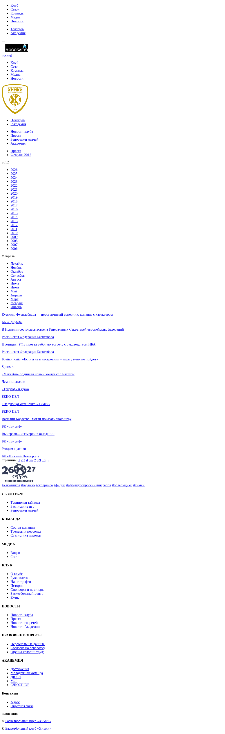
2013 (14, 221)
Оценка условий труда (27, 652)
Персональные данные (28, 644)
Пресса (16, 135)
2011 (14, 229)
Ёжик (15, 597)
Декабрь (17, 263)
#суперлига (44, 485)
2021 (14, 189)
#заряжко (28, 485)
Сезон (15, 9)
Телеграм (17, 29)
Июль (15, 283)
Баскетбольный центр (27, 593)
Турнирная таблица (25, 502)
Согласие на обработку (28, 648)
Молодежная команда (27, 673)
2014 (14, 217)
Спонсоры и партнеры (27, 589)
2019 (14, 197)
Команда (17, 13)
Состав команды (23, 527)
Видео (15, 553)
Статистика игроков (26, 535)
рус (4, 55)
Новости (17, 21)
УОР (14, 681)
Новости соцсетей (24, 623)
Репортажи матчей (24, 139)
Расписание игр (22, 506)
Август (16, 279)
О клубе (17, 574)
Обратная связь (22, 706)
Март (14, 299)
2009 (14, 237)
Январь (16, 307)
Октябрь (17, 271)
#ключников (11, 485)
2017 (14, 205)
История (17, 585)
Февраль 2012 (21, 155)
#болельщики (122, 485)
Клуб (14, 5)
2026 (14, 170)
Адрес (15, 702)
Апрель (16, 295)
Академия (18, 33)
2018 (14, 201)
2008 (14, 241)
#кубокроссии (85, 485)
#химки (139, 485)
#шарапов (103, 485)
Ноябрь (16, 267)
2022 (14, 185)
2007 (14, 245)
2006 (14, 249)
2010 (14, 233)
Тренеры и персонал (26, 531)
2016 (14, 209)
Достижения (20, 669)
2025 (14, 173)
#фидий (59, 485)
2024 (14, 177)
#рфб (70, 485)
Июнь (15, 287)
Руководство (20, 578)
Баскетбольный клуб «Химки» (28, 721)
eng (9, 55)
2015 (14, 213)
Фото (14, 557)
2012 (14, 225)
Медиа (15, 17)
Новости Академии (25, 626)
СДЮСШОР (20, 685)
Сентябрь (18, 275)
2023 (14, 181)
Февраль (17, 303)
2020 (14, 193)
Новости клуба (22, 131)
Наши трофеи (21, 582)
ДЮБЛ (16, 677)
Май (14, 291)
